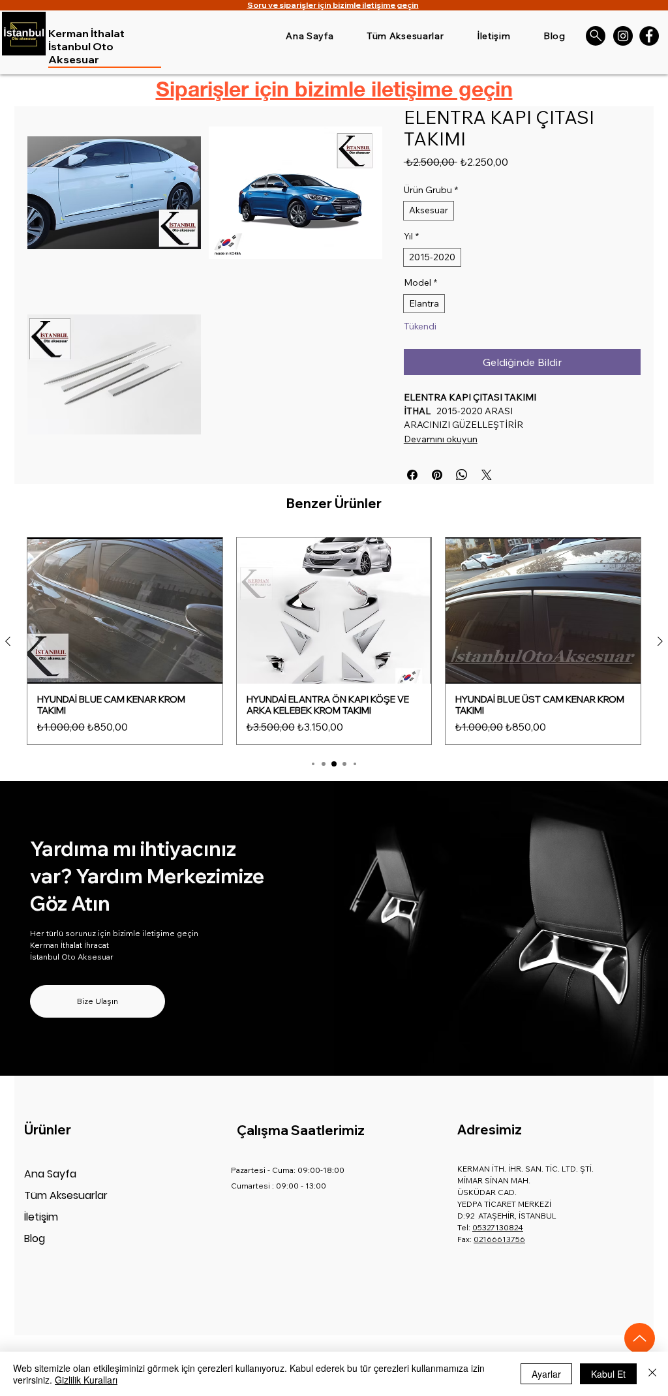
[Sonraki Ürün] (660, 641)
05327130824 (497, 1227)
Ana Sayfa (50, 1173)
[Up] (639, 1338)
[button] (114, 193)
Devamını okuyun (441, 439)
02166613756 (499, 1239)
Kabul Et (608, 1373)
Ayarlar (546, 1373)
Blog (34, 1238)
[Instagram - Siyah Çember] (623, 36)
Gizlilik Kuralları (86, 1379)
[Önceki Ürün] (8, 641)
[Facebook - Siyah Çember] (649, 36)
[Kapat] (652, 1374)
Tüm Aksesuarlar (66, 1195)
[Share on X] (486, 475)
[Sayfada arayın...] (595, 36)
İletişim (41, 1216)
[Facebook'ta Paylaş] (412, 475)
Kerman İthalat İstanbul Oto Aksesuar (86, 46)
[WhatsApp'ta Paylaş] (462, 475)
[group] (334, 641)
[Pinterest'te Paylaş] (437, 475)
